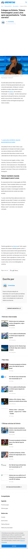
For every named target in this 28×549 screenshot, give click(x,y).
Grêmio (11, 91)
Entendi (14, 546)
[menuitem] (14, 505)
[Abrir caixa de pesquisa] (26, 2)
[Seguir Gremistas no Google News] (10, 270)
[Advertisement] (14, 39)
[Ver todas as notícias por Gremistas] (3, 21)
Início (2, 6)
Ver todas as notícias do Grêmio (13, 486)
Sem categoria (15, 6)
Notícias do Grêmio (8, 6)
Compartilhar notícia (13, 308)
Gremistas (11, 21)
